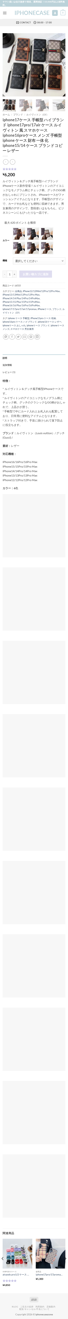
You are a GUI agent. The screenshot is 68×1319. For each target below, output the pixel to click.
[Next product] (5, 162)
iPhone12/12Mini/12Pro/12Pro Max (41, 291)
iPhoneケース (44, 309)
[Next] (60, 65)
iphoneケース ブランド (38, 325)
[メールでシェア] (25, 337)
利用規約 (40, 1306)
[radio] (19, 234)
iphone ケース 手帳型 (18, 318)
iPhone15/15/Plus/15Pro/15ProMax (21, 301)
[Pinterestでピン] (31, 337)
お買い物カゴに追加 (36, 274)
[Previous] (8, 65)
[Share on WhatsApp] (6, 337)
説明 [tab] (5, 358)
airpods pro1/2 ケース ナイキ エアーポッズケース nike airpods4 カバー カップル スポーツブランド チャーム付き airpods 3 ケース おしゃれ (16, 1274)
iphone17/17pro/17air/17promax (20, 309)
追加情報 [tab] (7, 365)
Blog (15, 1306)
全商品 (18, 291)
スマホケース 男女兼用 (22, 329)
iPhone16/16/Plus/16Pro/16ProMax (21, 305)
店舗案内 (51, 1306)
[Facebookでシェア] (12, 337)
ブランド (18, 114)
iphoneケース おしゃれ (14, 325)
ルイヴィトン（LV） (37, 114)
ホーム (6, 114)
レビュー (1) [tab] (9, 372)
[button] (5, 13)
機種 (5, 260)
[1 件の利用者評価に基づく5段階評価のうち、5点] (34, 169)
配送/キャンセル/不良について (34, 1309)
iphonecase (31, 13)
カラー (6, 240)
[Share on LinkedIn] (37, 337)
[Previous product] (12, 162)
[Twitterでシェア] (18, 337)
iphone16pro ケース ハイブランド (20, 321)
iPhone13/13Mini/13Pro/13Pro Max (21, 294)
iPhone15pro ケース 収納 (43, 318)
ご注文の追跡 (26, 1306)
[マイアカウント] (55, 13)
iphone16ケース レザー (49, 321)
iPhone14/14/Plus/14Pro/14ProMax (21, 298)
